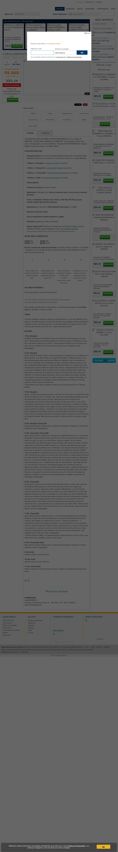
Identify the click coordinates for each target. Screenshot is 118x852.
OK (103, 847)
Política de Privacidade (76, 846)
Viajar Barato (44, 37)
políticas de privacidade (74, 57)
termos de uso (60, 57)
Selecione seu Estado (62, 49)
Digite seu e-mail (36, 49)
